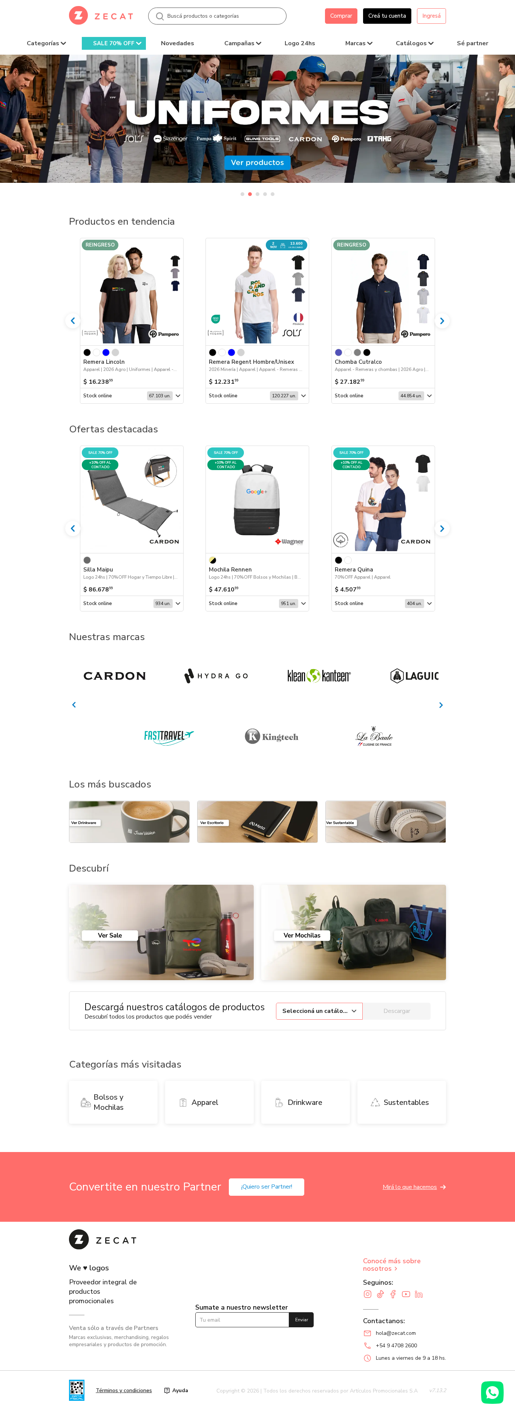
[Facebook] (395, 1295)
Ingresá (431, 16)
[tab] (242, 194)
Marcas (355, 43)
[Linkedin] (420, 1295)
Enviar (301, 1320)
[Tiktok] (382, 1295)
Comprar (341, 16)
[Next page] (442, 528)
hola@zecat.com (396, 1333)
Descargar (396, 1011)
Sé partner (472, 43)
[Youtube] (408, 1295)
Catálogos (411, 43)
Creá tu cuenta (387, 16)
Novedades (177, 43)
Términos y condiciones (124, 1390)
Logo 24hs (300, 43)
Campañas (239, 43)
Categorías (43, 43)
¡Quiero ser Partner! (266, 1187)
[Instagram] (369, 1295)
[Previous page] (72, 528)
